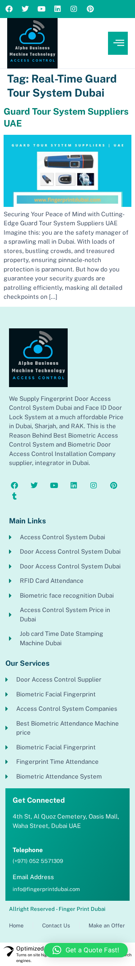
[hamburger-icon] (118, 43)
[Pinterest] (90, 9)
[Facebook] (9, 9)
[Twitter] (25, 9)
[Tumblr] (14, 496)
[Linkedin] (57, 9)
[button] (86, 950)
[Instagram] (73, 9)
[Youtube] (41, 9)
